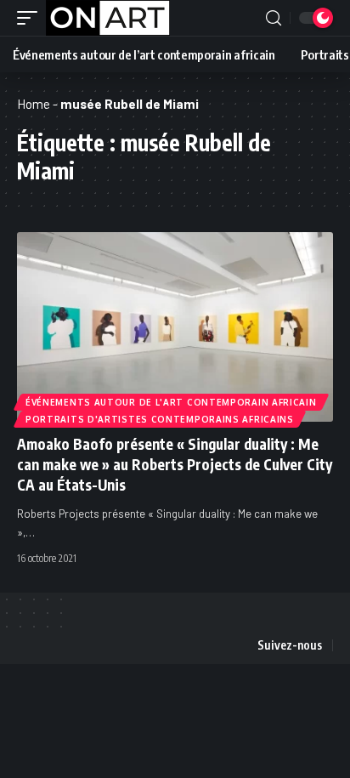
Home (33, 103)
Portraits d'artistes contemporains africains (159, 419)
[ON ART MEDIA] (108, 18)
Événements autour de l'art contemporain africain (171, 402)
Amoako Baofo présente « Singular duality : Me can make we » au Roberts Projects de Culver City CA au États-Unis (174, 464)
